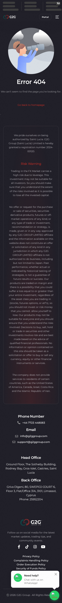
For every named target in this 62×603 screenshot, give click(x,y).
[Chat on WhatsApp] (54, 595)
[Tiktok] (27, 547)
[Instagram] (35, 547)
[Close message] (56, 574)
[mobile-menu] (57, 17)
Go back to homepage (31, 105)
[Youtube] (43, 547)
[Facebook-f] (19, 547)
